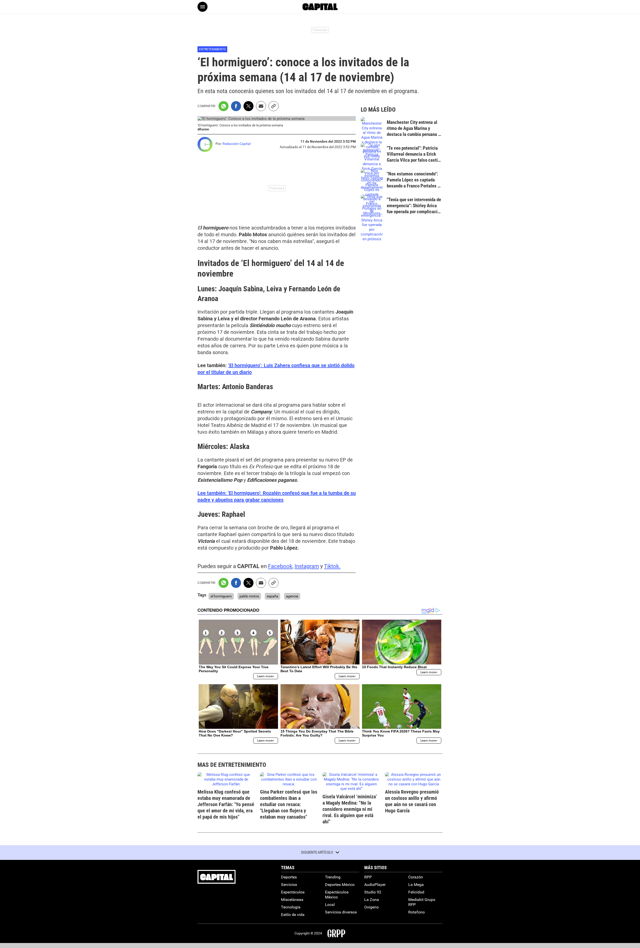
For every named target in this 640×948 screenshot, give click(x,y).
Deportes (289, 877)
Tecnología (290, 907)
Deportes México (339, 884)
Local (330, 904)
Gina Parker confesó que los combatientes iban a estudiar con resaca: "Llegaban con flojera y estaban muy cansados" (288, 804)
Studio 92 (372, 892)
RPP (368, 877)
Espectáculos (292, 892)
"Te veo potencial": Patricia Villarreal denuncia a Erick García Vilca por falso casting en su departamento (414, 157)
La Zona (371, 899)
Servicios (289, 884)
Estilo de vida (292, 914)
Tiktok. (332, 566)
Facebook (280, 566)
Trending (332, 877)
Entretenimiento (212, 49)
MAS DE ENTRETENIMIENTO (232, 764)
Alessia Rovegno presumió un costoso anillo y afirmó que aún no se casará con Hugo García (412, 801)
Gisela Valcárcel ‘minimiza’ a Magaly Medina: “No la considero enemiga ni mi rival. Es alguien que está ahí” (349, 809)
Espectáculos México (336, 894)
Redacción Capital (236, 144)
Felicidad (416, 892)
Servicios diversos (341, 912)
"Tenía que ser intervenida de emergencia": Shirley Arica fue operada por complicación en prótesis (414, 208)
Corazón (415, 877)
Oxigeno (371, 907)
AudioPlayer (375, 884)
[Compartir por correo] (261, 106)
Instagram (306, 566)
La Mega (416, 884)
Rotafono (416, 912)
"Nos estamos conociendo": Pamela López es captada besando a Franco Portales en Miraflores (414, 182)
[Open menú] (203, 7)
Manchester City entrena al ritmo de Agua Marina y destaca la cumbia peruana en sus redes (414, 131)
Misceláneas (292, 899)
